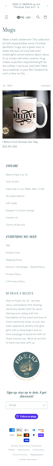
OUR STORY (12, 181)
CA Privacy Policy (15, 281)
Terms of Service (15, 224)
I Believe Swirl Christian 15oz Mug (20, 142)
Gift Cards (11, 203)
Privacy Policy (13, 274)
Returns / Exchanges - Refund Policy (25, 267)
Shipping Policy (14, 259)
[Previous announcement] (6, 6)
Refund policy (24, 450)
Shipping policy (36, 455)
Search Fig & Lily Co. (17, 174)
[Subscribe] (43, 405)
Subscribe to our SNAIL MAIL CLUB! (25, 189)
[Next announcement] (47, 6)
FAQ (8, 245)
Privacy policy (39, 450)
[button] (6, 17)
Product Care (13, 252)
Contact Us (12, 217)
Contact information (28, 459)
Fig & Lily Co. (25, 446)
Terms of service (20, 455)
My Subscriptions (15, 196)
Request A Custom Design (20, 210)
